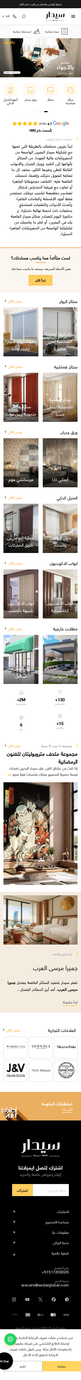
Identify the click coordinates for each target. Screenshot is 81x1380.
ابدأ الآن (40, 280)
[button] (5, 301)
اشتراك (22, 1190)
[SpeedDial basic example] (10, 1339)
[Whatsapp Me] (10, 1341)
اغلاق (23, 1366)
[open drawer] (73, 16)
